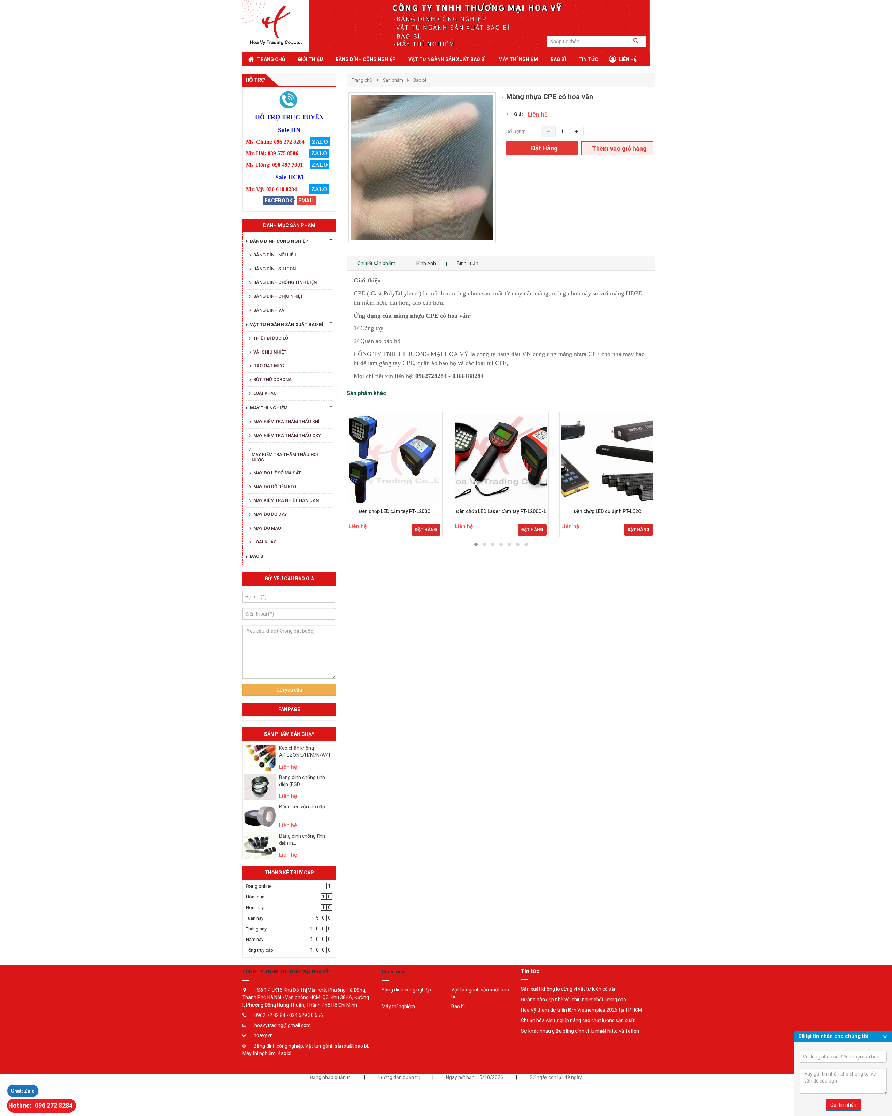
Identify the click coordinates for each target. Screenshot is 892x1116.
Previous (338, 174)
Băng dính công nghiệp (406, 990)
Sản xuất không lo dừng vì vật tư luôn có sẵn (569, 989)
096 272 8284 (53, 1105)
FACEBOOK (278, 200)
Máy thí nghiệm (398, 1006)
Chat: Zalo (23, 1091)
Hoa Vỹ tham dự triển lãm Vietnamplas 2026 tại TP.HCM (581, 1010)
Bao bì (419, 80)
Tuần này (254, 918)
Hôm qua (255, 896)
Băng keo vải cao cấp (302, 806)
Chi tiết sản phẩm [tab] (376, 263)
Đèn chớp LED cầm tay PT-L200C (394, 511)
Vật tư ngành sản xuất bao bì (480, 993)
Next (508, 174)
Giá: (518, 114)
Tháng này (256, 929)
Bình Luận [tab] (467, 263)
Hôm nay (255, 907)
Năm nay (254, 939)
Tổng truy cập (259, 950)
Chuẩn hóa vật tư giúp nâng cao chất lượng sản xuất (578, 1020)
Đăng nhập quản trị (330, 1077)
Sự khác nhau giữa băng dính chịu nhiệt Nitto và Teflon (580, 1031)
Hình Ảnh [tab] (426, 263)
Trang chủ (362, 80)
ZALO (320, 142)
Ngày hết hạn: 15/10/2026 (474, 1077)
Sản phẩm (393, 80)
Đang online (259, 886)
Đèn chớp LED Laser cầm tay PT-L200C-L (501, 511)
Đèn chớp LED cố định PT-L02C (607, 511)
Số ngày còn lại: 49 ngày (556, 1077)
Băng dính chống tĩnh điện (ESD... (302, 781)
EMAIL (306, 200)
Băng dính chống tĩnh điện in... (302, 839)
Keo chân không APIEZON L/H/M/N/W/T (305, 751)
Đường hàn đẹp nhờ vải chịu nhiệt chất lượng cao (573, 999)
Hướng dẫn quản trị (399, 1077)
